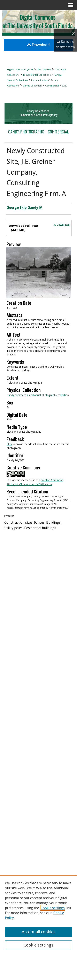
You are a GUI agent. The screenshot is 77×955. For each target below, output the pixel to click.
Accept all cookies (38, 932)
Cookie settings (53, 908)
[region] (38, 915)
